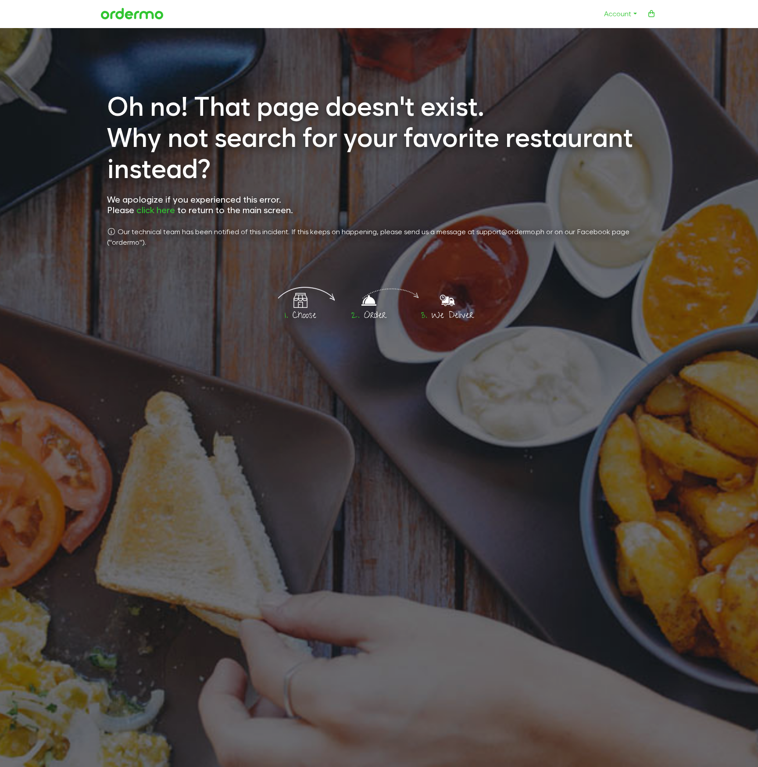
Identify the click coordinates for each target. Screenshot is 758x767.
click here (155, 210)
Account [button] (617, 14)
